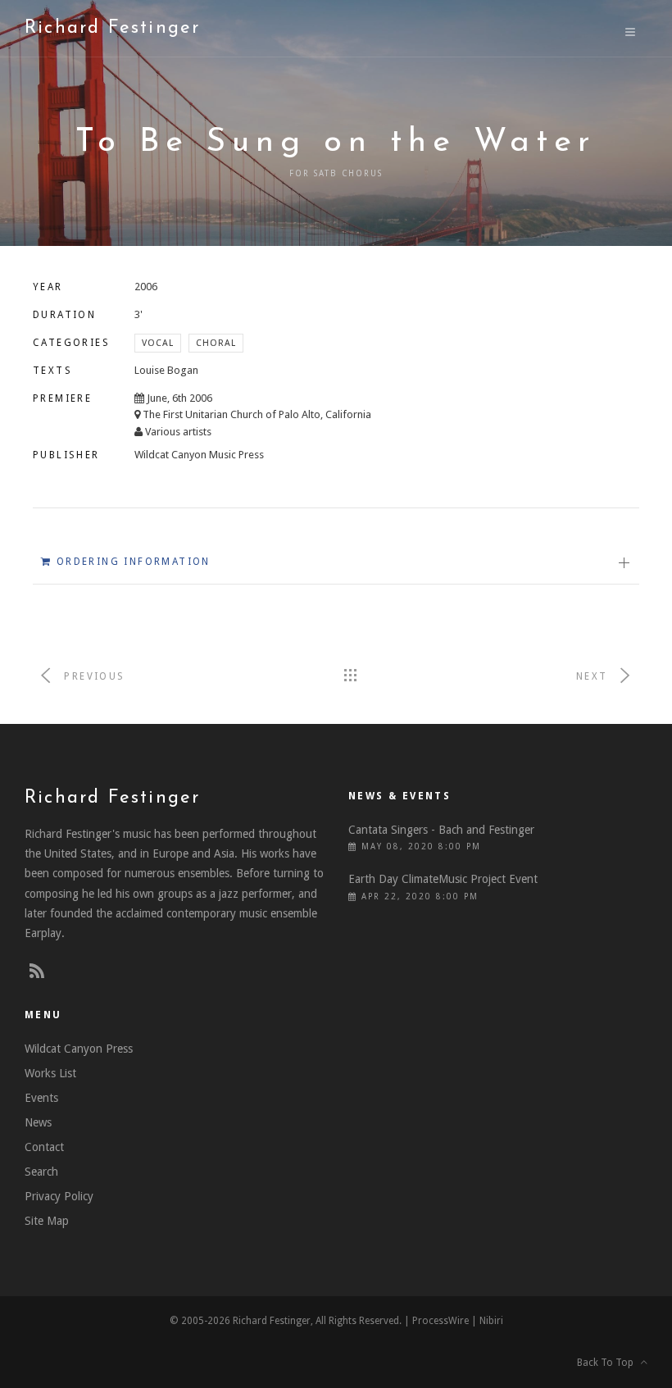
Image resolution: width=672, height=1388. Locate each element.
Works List (50, 1073)
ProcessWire (440, 1321)
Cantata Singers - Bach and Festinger (441, 829)
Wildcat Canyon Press (79, 1048)
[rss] (37, 971)
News (38, 1122)
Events (41, 1097)
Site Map (47, 1220)
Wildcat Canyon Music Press (199, 454)
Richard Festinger (112, 28)
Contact (44, 1147)
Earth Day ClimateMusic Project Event (443, 878)
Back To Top (609, 1362)
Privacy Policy (59, 1196)
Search (41, 1171)
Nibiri (491, 1321)
